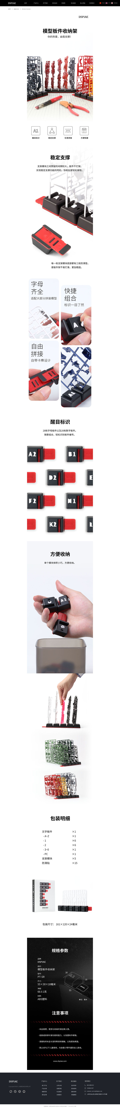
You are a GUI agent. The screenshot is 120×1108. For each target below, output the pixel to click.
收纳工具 (16, 9)
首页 (9, 9)
